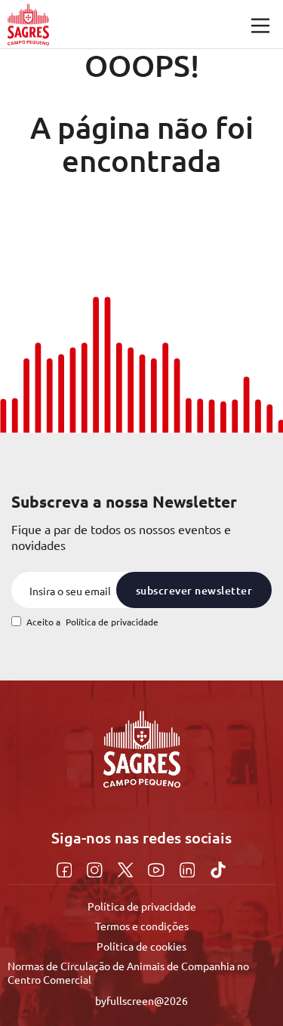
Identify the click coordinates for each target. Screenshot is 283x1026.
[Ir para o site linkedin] (189, 867)
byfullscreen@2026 (141, 1000)
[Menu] (260, 26)
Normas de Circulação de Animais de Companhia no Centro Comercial (128, 972)
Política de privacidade (112, 622)
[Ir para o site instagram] (96, 867)
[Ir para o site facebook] (66, 867)
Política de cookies (141, 946)
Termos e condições (142, 925)
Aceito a (92, 622)
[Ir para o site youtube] (158, 867)
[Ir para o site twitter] (127, 867)
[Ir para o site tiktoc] (218, 867)
